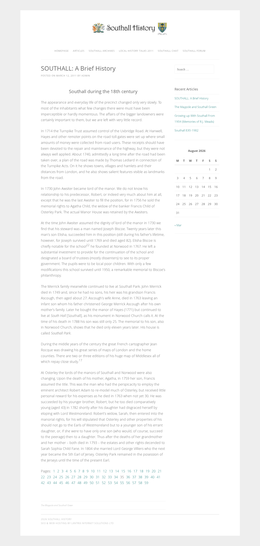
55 (122, 482)
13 (111, 471)
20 (154, 471)
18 (141, 471)
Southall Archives (102, 50)
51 (98, 482)
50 (91, 482)
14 (117, 471)
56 (128, 482)
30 (91, 477)
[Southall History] (130, 35)
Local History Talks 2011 (136, 50)
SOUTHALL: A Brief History (191, 98)
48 (79, 482)
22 (43, 477)
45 (61, 482)
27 (73, 477)
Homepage (61, 50)
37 (134, 477)
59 (146, 482)
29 (85, 477)
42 (43, 482)
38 (140, 477)
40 (152, 477)
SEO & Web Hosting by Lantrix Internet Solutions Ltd (77, 523)
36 (128, 477)
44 (55, 482)
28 (79, 477)
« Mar (178, 225)
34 (116, 477)
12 (105, 471)
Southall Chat (168, 50)
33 (110, 477)
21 (160, 471)
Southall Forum (194, 50)
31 (98, 477)
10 (93, 471)
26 (67, 477)
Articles (79, 50)
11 (99, 471)
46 (67, 482)
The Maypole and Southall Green (57, 505)
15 (123, 471)
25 (61, 477)
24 (55, 477)
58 (140, 482)
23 (49, 477)
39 (146, 477)
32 (104, 477)
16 (129, 471)
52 (104, 482)
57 (134, 482)
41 (158, 477)
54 (116, 482)
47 (73, 482)
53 (110, 482)
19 (147, 471)
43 (49, 482)
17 (135, 471)
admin (85, 75)
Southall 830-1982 (187, 130)
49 (85, 482)
